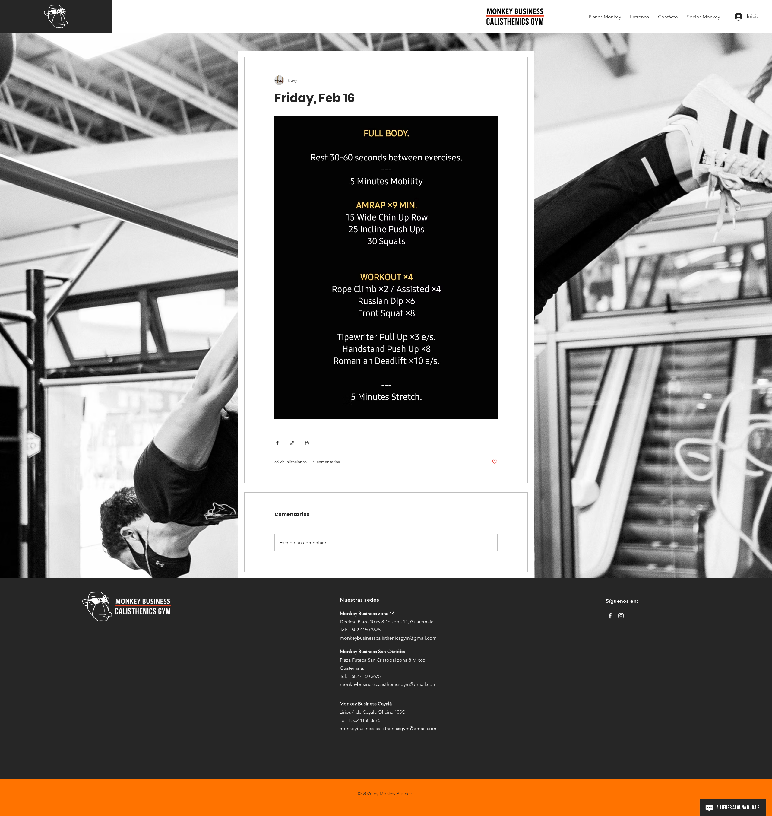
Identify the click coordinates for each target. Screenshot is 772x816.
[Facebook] (610, 615)
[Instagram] (621, 615)
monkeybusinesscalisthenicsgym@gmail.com (388, 638)
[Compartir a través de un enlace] (292, 443)
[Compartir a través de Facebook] (277, 443)
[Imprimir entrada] (307, 443)
